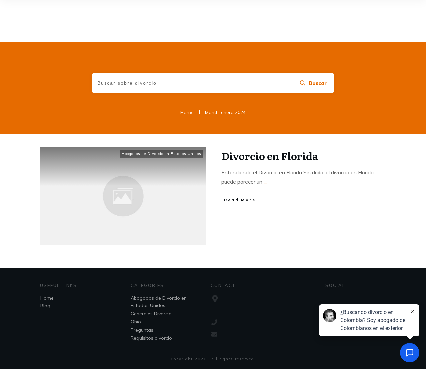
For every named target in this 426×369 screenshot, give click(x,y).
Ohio (136, 322)
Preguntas (142, 330)
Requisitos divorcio (151, 338)
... (265, 181)
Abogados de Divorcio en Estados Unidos (161, 153)
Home (47, 298)
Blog (45, 306)
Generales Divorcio (151, 314)
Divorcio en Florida (270, 155)
